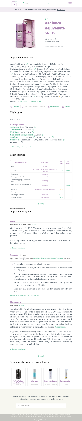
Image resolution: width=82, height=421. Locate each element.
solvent (45, 166)
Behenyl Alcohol (21, 73)
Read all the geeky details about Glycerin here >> (25, 295)
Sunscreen (15, 139)
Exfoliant (14, 132)
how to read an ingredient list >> (30, 101)
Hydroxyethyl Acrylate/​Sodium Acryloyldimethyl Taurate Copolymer (39, 85)
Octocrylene (54, 68)
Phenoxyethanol (42, 96)
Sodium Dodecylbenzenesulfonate (24, 84)
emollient (45, 177)
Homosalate (34, 64)
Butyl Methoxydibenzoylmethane (30, 67)
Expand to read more (19, 248)
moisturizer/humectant (56, 258)
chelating (45, 180)
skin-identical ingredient (40, 169)
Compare (16, 106)
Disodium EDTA (48, 94)
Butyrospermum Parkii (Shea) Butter (54, 71)
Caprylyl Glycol (53, 79)
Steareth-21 (36, 73)
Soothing (14, 137)
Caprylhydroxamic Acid (28, 94)
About (46, 420)
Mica (12, 94)
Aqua (12, 64)
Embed (67, 106)
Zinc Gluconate (25, 76)
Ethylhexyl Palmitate (17, 195)
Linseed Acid (48, 84)
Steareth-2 (41, 68)
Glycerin (21, 64)
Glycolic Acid (50, 73)
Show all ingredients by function (22, 147)
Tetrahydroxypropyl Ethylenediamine (26, 66)
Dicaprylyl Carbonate (51, 64)
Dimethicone (15, 81)
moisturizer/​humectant (49, 170)
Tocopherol (27, 96)
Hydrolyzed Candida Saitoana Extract (30, 79)
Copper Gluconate (62, 76)
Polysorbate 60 (62, 81)
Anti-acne (14, 127)
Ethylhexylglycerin (44, 76)
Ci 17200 (18, 99)
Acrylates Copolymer (57, 91)
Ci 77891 (66, 96)
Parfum (56, 96)
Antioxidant (15, 129)
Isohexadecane (30, 81)
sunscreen (45, 174)
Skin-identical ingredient (21, 134)
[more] (41, 203)
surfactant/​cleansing (49, 189)
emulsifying (38, 189)
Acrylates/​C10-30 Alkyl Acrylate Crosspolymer (39, 87)
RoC (46, 19)
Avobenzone (60, 326)
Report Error (54, 106)
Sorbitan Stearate (29, 71)
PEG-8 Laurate (46, 81)
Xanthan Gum (51, 89)
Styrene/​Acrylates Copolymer (32, 91)
